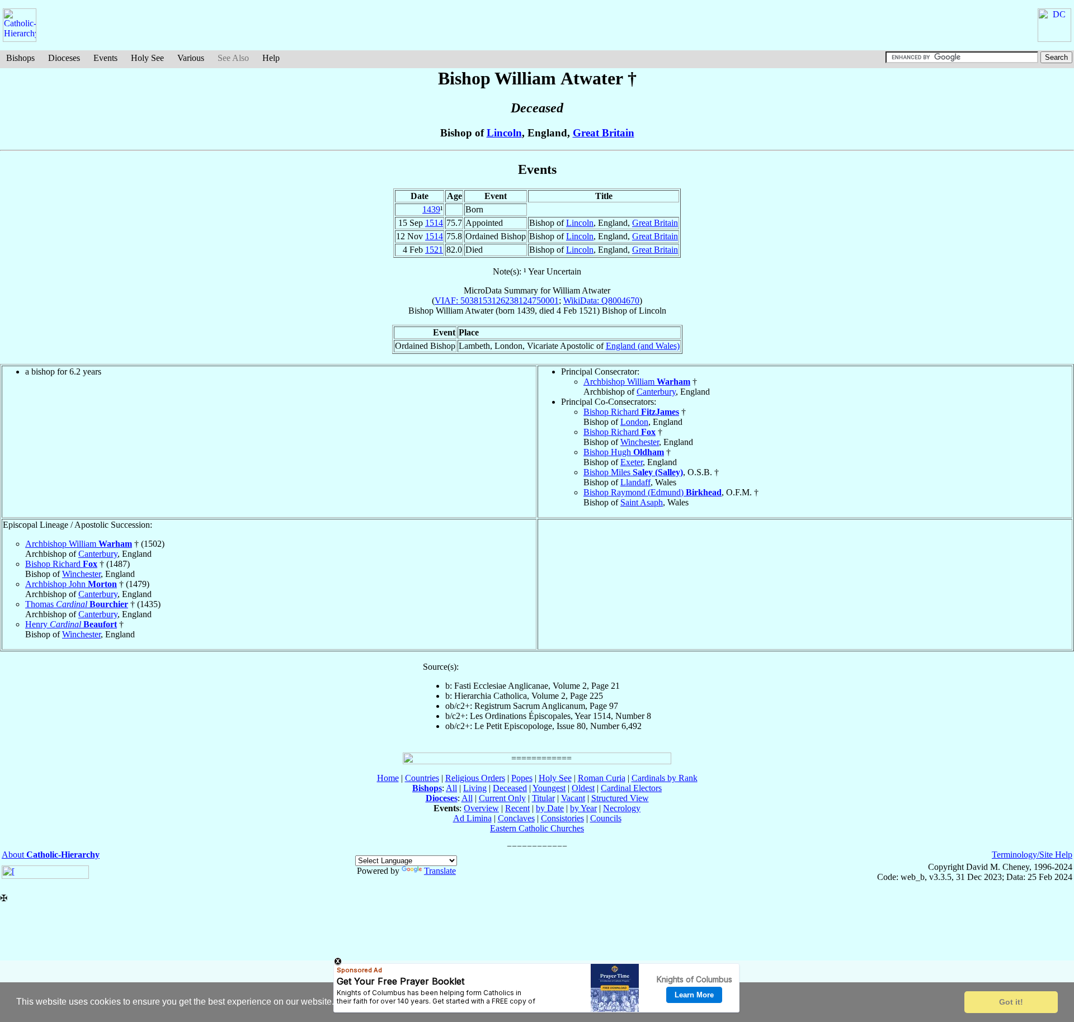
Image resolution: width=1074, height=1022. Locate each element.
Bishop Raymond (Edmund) (652, 492)
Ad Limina (472, 818)
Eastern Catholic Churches (537, 828)
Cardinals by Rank (665, 778)
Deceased (510, 788)
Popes (522, 778)
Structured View (620, 798)
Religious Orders (475, 778)
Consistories (562, 818)
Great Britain (603, 133)
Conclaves (516, 818)
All (451, 788)
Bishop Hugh (623, 452)
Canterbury (656, 391)
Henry (71, 624)
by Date (550, 808)
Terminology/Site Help (1032, 854)
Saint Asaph (641, 502)
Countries (422, 778)
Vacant (573, 798)
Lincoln (504, 133)
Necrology (621, 808)
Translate (440, 871)
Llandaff (635, 482)
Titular (543, 798)
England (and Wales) (643, 346)
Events (105, 58)
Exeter (631, 462)
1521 (434, 249)
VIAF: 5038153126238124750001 (497, 300)
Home (388, 778)
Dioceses (64, 58)
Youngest (549, 788)
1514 (434, 223)
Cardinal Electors (631, 788)
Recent (517, 808)
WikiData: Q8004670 (601, 300)
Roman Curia (601, 778)
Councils (605, 818)
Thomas (76, 604)
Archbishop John (71, 584)
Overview (481, 808)
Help (271, 58)
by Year (583, 808)
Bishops (20, 58)
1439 (431, 209)
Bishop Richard (631, 412)
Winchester (639, 442)
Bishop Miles (633, 472)
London (634, 422)
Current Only (502, 798)
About (51, 854)
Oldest (583, 788)
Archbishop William (636, 381)
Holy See (147, 58)
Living (475, 788)
